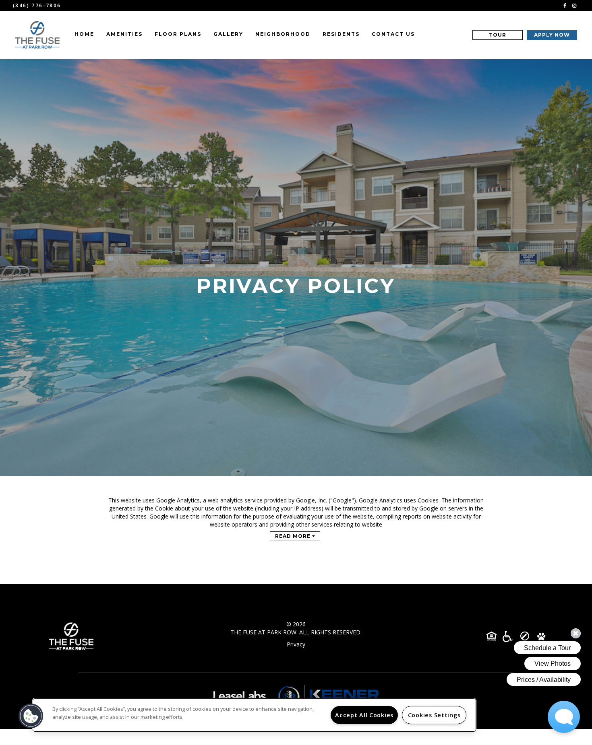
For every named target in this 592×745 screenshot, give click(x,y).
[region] (254, 715)
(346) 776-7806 (37, 5)
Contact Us (393, 34)
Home (84, 34)
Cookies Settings (434, 715)
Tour (497, 35)
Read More (293, 536)
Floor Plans (178, 34)
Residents (341, 34)
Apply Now (552, 35)
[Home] (37, 35)
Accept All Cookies (364, 715)
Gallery (228, 34)
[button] (564, 5)
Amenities (124, 34)
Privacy (296, 644)
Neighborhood (282, 34)
